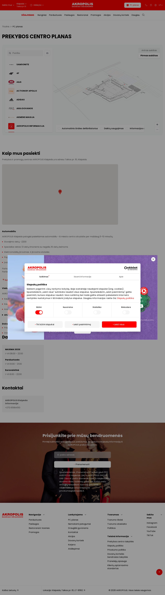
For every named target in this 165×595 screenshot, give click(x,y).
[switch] (68, 312)
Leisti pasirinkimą (82, 324)
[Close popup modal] (153, 259)
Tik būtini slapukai (45, 324)
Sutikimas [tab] (43, 276)
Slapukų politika (125, 298)
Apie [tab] (121, 276)
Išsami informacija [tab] (82, 276)
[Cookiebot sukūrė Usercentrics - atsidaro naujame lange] (128, 268)
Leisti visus (119, 324)
